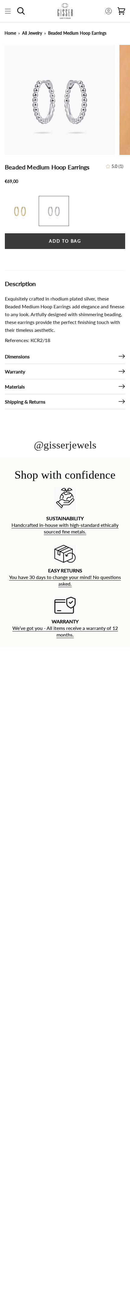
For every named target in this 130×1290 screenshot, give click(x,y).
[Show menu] (7, 11)
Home (10, 33)
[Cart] (121, 11)
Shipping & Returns (25, 401)
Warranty (15, 371)
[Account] (108, 11)
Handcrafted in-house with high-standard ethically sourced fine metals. (65, 528)
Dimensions (17, 356)
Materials (15, 386)
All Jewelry (32, 33)
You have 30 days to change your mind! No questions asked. (65, 580)
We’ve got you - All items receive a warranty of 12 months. (65, 631)
